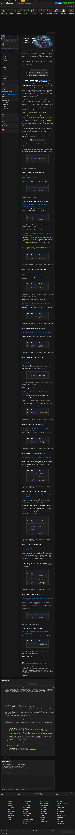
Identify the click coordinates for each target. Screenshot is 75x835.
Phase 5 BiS (5, 111)
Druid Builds (59, 813)
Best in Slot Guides (44, 805)
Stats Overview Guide (6, 86)
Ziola (10, 744)
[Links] (54, 33)
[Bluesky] (67, 832)
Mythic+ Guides (11, 809)
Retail (12, 0)
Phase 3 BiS (5, 108)
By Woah (23, 45)
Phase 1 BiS (5, 104)
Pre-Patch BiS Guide (6, 48)
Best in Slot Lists (5, 100)
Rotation (3, 116)
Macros (3, 123)
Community (24, 6)
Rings (5, 71)
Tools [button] (13, 6)
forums (16, 770)
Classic (18, 0)
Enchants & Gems (5, 119)
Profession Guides (11, 811)
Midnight (9, 819)
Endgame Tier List (61, 807)
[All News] (3, 1)
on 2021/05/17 (13, 744)
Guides (18, 6)
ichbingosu (9, 700)
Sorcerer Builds (60, 821)
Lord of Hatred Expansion (62, 803)
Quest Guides (25, 811)
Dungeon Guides (26, 807)
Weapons (6, 74)
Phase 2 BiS (5, 106)
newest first (12, 683)
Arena (3, 127)
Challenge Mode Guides (28, 819)
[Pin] (50, 33)
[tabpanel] (28, 719)
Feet (5, 67)
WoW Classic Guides (44, 801)
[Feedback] (71, 6)
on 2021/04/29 (18, 700)
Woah (10, 694)
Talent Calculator (11, 815)
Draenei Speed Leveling (7, 91)
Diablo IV (39, 0)
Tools (2, 794)
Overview (4, 96)
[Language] (73, 6)
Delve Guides (10, 805)
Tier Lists (9, 817)
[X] (65, 832)
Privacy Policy (52, 830)
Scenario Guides (26, 817)
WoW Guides (10, 801)
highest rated (20, 683)
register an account (17, 789)
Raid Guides (10, 813)
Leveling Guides (11, 807)
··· (32, 0)
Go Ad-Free (31, 6)
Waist (5, 63)
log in (12, 789)
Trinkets (6, 73)
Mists (29, 0)
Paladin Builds (60, 817)
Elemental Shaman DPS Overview (9, 46)
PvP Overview (4, 125)
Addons (3, 121)
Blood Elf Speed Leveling (7, 89)
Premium (45, 830)
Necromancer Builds (61, 815)
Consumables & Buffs (6, 118)
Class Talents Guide (6, 87)
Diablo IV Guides (60, 801)
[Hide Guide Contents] (18, 37)
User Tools (12, 830)
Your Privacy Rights (31, 830)
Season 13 (59, 805)
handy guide (19, 767)
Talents (3, 114)
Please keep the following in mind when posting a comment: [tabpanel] (15, 777)
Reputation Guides (27, 813)
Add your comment (5, 683)
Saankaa (8, 687)
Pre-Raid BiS (5, 102)
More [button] (37, 6)
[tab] (6, 680)
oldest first (16, 683)
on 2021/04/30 (15, 735)
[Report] (52, 33)
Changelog (4, 132)
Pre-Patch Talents (5, 81)
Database (8, 6)
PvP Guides (42, 815)
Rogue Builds (59, 819)
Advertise (23, 830)
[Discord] (63, 832)
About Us (18, 830)
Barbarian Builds (60, 811)
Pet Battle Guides (26, 815)
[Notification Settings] (69, 6)
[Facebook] (69, 832)
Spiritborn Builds (60, 823)
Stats (3, 98)
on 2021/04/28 (18, 687)
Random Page (39, 830)
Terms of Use (4, 833)
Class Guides (10, 803)
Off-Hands (6, 76)
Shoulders (6, 54)
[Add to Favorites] (48, 33)
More (57, 794)
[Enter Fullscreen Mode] (67, 6)
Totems (5, 78)
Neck (5, 69)
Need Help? (6, 830)
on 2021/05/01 (20, 739)
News (3, 6)
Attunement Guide (44, 803)
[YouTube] (71, 832)
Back (5, 56)
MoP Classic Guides (27, 801)
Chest (5, 58)
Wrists (5, 60)
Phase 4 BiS (5, 110)
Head (5, 53)
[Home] (8, 3)
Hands (5, 62)
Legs (5, 65)
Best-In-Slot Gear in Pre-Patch (9, 51)
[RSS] (73, 832)
